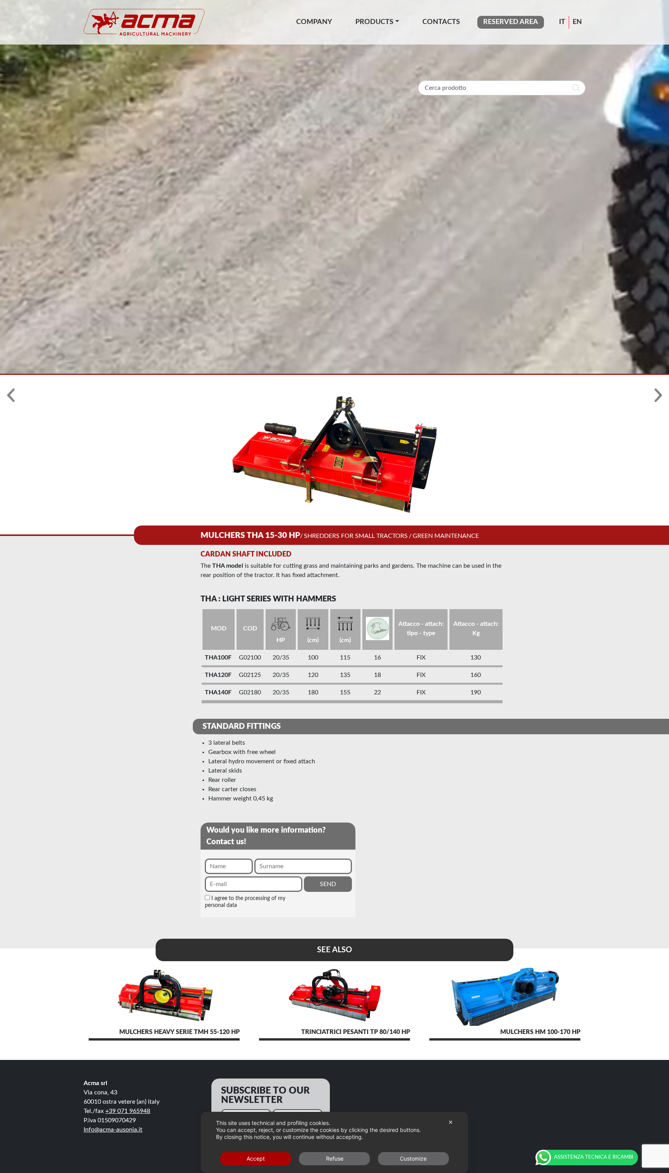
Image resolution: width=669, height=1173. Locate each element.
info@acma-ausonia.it (113, 1130)
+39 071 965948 (127, 1111)
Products (374, 22)
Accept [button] (256, 1158)
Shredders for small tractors (356, 536)
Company (314, 22)
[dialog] (334, 1142)
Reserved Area (510, 22)
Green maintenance (446, 536)
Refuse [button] (334, 1158)
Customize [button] (413, 1158)
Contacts (441, 22)
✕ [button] (450, 1122)
